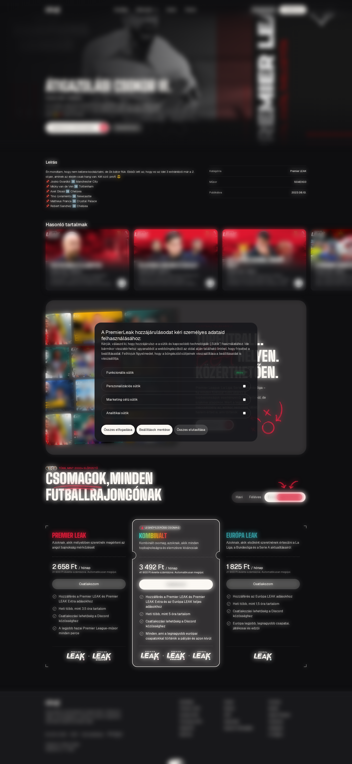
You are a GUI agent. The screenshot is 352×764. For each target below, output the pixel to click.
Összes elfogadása (118, 430)
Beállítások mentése (154, 430)
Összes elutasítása (191, 430)
